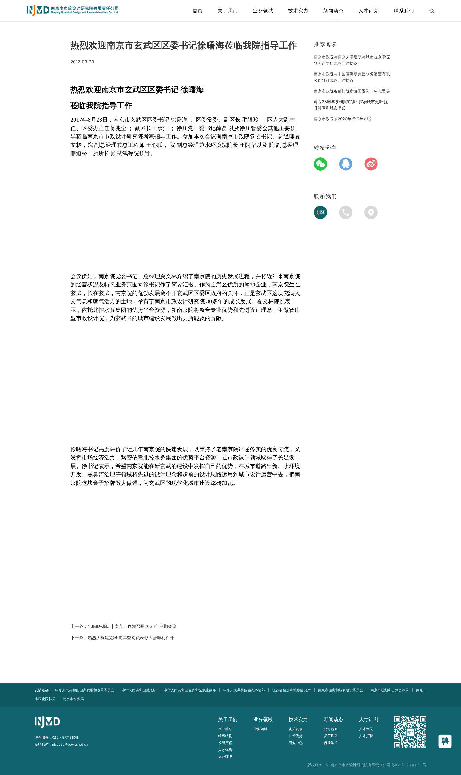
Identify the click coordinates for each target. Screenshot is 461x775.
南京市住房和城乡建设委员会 (340, 690)
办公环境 (225, 756)
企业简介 (225, 729)
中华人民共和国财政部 (139, 690)
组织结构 (225, 736)
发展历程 (225, 743)
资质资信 (296, 729)
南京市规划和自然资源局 (390, 690)
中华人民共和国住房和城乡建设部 (190, 690)
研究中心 (296, 743)
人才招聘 (366, 736)
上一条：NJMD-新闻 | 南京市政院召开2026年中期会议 (123, 626)
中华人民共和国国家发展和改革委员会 (84, 690)
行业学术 (331, 743)
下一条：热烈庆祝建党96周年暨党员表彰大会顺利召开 (122, 637)
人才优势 (225, 750)
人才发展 (366, 729)
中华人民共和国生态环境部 (244, 690)
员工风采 (331, 736)
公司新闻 (331, 729)
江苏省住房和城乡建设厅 (291, 690)
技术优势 (296, 736)
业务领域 (260, 729)
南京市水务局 (73, 699)
